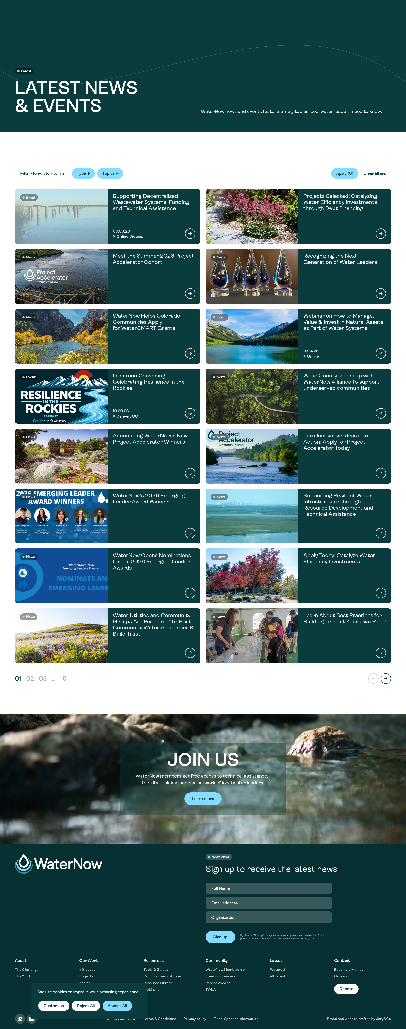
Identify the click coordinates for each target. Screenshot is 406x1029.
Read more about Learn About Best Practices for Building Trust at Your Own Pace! (298, 635)
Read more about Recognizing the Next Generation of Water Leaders (298, 276)
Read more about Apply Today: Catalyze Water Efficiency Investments (298, 575)
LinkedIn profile (20, 1019)
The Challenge (26, 970)
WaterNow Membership (225, 970)
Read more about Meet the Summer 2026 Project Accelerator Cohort (107, 276)
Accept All (117, 1005)
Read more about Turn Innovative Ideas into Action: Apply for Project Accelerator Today (298, 456)
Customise (53, 1005)
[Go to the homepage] (58, 864)
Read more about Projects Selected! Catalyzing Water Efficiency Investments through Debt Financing (298, 216)
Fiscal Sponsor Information (236, 1019)
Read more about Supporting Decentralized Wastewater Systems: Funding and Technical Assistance (107, 216)
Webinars (151, 990)
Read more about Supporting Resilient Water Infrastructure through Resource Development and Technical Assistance (298, 516)
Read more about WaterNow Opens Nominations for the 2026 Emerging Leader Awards (107, 575)
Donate (346, 988)
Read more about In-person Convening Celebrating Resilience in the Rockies (107, 396)
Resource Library (158, 983)
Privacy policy (195, 1019)
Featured (277, 970)
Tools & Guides (156, 970)
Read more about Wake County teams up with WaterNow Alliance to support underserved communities (298, 396)
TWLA (211, 990)
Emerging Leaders (221, 976)
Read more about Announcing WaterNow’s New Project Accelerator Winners (107, 456)
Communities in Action (162, 976)
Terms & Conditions (159, 1019)
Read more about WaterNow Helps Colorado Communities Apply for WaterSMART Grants (107, 336)
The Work (23, 976)
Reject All (86, 1005)
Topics (84, 983)
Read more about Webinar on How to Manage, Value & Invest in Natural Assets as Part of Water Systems (298, 336)
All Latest (277, 976)
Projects (86, 976)
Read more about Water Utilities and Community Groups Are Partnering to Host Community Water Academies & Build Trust (107, 635)
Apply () (344, 173)
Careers (341, 976)
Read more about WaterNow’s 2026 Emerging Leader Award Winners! (107, 516)
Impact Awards (218, 983)
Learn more (203, 798)
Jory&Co (383, 1019)
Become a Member (349, 970)
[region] (88, 1001)
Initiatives (87, 970)
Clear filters (374, 173)
